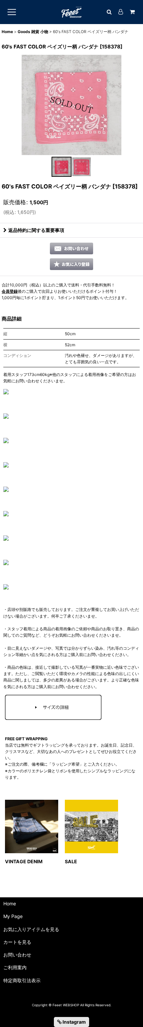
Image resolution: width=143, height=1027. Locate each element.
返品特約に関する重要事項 (36, 230)
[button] (62, 167)
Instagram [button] (74, 1022)
